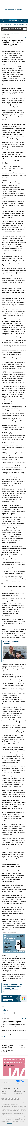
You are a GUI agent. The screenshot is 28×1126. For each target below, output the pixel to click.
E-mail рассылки (18, 1093)
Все (11, 1041)
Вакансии (3, 1094)
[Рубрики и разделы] (25, 21)
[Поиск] (22, 21)
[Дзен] (9, 1099)
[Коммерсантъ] (2, 20)
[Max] (18, 1099)
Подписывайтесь (8, 1000)
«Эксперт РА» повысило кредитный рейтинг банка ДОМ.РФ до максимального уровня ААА (7, 1049)
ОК (24, 29)
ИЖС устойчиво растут (8, 1034)
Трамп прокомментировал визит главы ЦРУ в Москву (13, 1024)
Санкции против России (7, 1013)
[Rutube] (15, 1099)
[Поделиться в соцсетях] (25, 37)
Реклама (3, 1093)
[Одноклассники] (12, 1099)
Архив (2, 1090)
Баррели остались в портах (13, 1022)
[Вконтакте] (6, 1099)
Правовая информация (19, 1091)
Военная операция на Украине (11, 642)
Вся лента (24, 1018)
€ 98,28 (9, 24)
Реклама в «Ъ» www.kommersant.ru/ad (14, 9)
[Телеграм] (2, 1099)
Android (16, 1088)
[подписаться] (7, 1010)
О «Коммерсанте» (5, 1088)
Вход (19, 20)
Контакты (3, 1091)
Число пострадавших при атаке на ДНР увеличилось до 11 (13, 1031)
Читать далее (7, 661)
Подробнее (9, 1123)
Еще (2, 1036)
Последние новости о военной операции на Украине (12, 33)
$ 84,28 (5, 24)
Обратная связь (18, 1090)
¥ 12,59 (14, 24)
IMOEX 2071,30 (20, 24)
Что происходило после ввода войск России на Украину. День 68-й (12, 986)
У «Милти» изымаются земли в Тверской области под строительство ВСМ (13, 1027)
